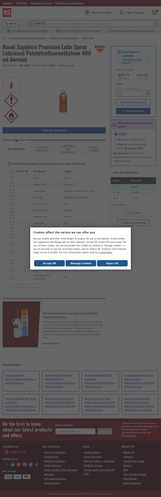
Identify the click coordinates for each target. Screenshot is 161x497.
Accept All (49, 263)
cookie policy (105, 252)
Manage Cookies (81, 263)
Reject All (112, 263)
